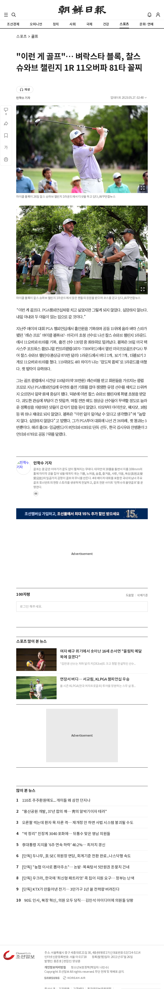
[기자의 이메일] (35, 495)
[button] (6, 14)
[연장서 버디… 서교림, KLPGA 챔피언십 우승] (36, 687)
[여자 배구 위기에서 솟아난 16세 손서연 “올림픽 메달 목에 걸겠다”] (36, 659)
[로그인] (158, 14)
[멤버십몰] (82, 513)
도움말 (130, 595)
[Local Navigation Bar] (6, 14)
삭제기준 (142, 595)
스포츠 (21, 36)
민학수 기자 (23, 98)
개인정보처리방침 (55, 967)
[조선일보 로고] (82, 10)
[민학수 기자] (23, 467)
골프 (34, 36)
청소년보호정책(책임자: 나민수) (90, 967)
